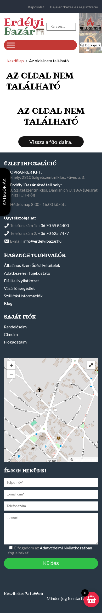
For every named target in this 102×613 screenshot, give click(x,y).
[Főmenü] (11, 44)
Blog (8, 303)
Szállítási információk (23, 295)
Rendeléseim (15, 326)
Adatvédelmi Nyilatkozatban (66, 547)
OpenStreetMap (84, 460)
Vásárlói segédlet (19, 288)
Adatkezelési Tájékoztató (27, 273)
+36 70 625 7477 (53, 233)
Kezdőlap (15, 60)
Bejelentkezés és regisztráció (74, 7)
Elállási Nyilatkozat (21, 280)
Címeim (11, 334)
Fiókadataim (15, 341)
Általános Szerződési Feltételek (32, 265)
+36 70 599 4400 (53, 225)
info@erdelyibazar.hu (42, 240)
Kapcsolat (36, 7)
